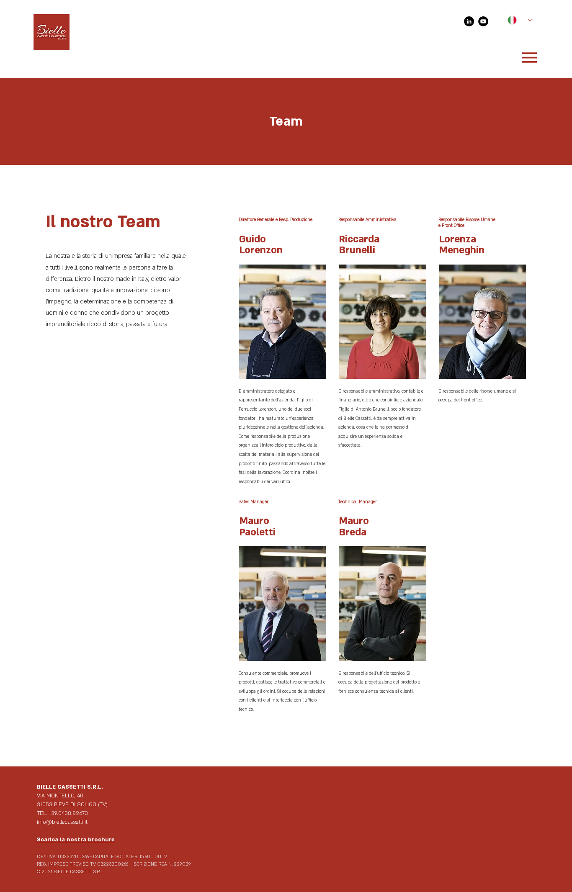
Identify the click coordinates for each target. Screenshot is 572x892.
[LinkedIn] (469, 21)
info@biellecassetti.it (62, 822)
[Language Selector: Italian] (516, 20)
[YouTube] (483, 21)
